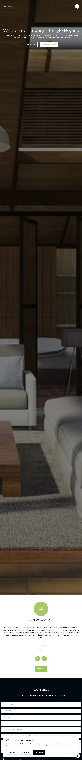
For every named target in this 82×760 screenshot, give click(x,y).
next (44, 658)
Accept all (39, 752)
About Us (31, 44)
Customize (25, 752)
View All (41, 669)
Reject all (12, 752)
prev (37, 658)
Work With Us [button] (49, 44)
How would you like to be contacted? (20, 736)
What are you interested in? (15, 730)
